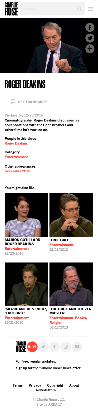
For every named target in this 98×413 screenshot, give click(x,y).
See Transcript (33, 102)
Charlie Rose (11, 9)
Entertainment (16, 157)
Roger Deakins (16, 143)
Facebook (89, 27)
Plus (89, 48)
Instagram (65, 346)
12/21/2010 (61, 245)
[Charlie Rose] (21, 346)
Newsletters (46, 390)
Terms (18, 385)
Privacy (35, 385)
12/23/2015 (23, 247)
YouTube (77, 346)
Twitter (89, 38)
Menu (89, 8)
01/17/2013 (70, 318)
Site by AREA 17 (49, 404)
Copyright (55, 385)
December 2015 (17, 171)
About (74, 385)
